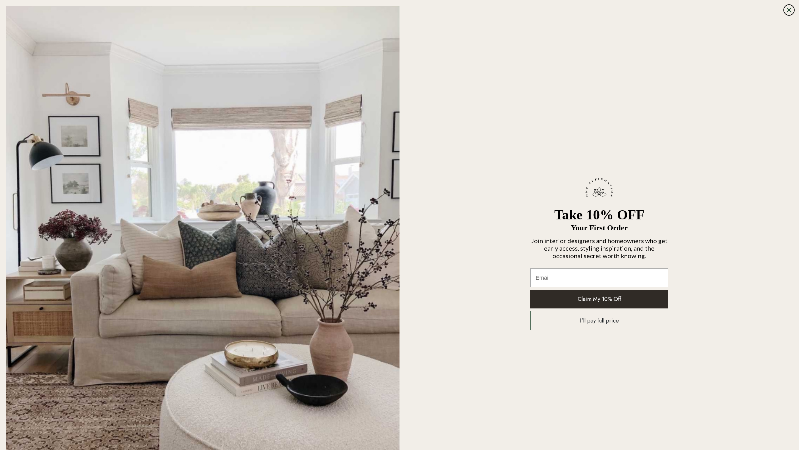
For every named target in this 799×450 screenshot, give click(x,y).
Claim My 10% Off (599, 299)
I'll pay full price (599, 321)
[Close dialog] (789, 10)
